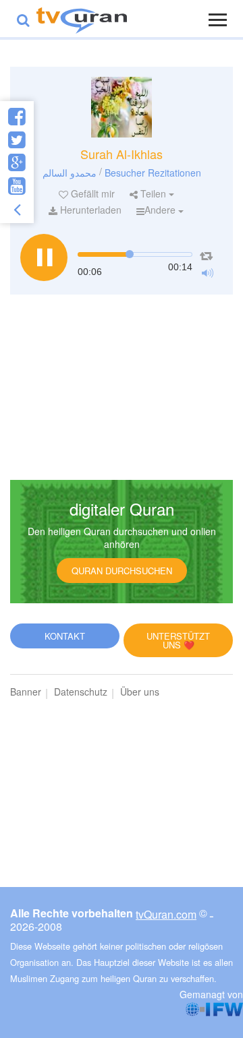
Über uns (139, 691)
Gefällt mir (91, 193)
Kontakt (65, 636)
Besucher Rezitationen (153, 172)
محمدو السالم (70, 172)
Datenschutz (80, 691)
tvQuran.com (166, 914)
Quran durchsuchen (122, 570)
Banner (25, 691)
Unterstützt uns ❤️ (178, 640)
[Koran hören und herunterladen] (81, 18)
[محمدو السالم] (121, 107)
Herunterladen (89, 209)
